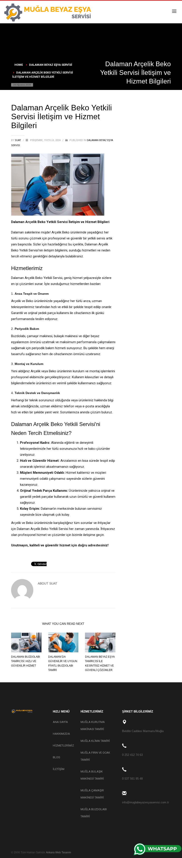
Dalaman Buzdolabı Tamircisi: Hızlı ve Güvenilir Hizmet (25, 661)
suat (18, 140)
